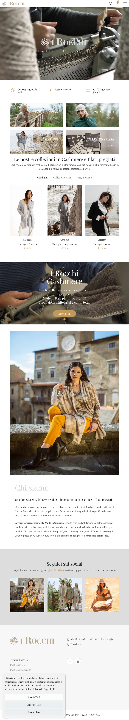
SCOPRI (53, 118)
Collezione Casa (62, 177)
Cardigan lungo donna (64, 244)
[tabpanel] (64, 293)
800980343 (76, 644)
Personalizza (34, 712)
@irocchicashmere (56, 570)
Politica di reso (17, 664)
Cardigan (42, 177)
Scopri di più (64, 313)
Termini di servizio (19, 659)
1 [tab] (64, 319)
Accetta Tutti (34, 697)
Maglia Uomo (84, 177)
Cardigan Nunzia (27, 244)
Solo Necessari (34, 704)
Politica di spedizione (20, 669)
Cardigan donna (102, 244)
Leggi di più (49, 689)
